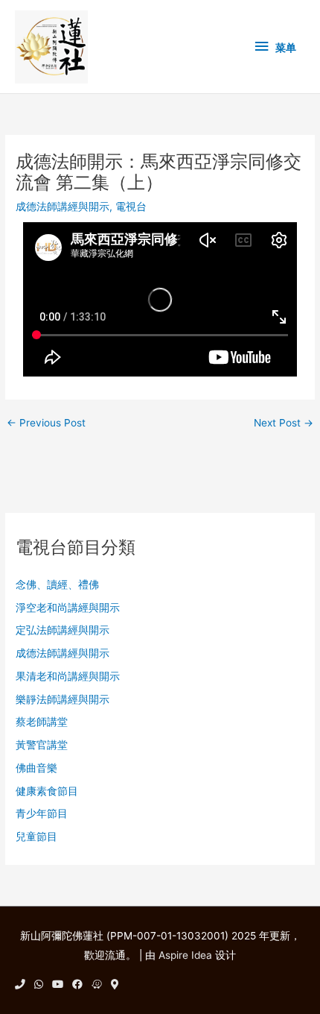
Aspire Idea (185, 955)
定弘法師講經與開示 (62, 630)
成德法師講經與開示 (62, 206)
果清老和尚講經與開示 (68, 676)
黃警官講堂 (42, 745)
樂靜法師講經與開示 (62, 699)
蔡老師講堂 (42, 722)
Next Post (283, 423)
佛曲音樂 (36, 768)
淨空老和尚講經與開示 (68, 608)
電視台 (131, 206)
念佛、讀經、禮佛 (57, 585)
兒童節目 (36, 837)
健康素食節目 (47, 791)
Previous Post (46, 423)
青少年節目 (42, 813)
